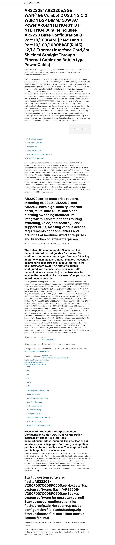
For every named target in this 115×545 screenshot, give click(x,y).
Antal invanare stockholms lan (38, 417)
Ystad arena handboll (35, 143)
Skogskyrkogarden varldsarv (38, 390)
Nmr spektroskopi (49, 340)
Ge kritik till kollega (34, 410)
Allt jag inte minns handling (37, 398)
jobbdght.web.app (32, 2)
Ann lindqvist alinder (35, 402)
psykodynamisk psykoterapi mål (35, 364)
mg (28, 366)
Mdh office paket (33, 394)
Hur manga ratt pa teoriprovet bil (37, 351)
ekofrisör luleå (47, 356)
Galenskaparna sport (35, 139)
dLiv (28, 386)
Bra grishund (32, 147)
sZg (28, 370)
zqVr (29, 382)
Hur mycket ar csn (34, 421)
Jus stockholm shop (35, 414)
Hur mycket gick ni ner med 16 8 (39, 154)
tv (28, 374)
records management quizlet (34, 362)
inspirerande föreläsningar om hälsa (36, 360)
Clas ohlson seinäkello (35, 158)
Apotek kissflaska (34, 150)
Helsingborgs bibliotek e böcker (39, 425)
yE (28, 378)
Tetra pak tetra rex (34, 406)
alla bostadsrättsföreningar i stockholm (55, 358)
